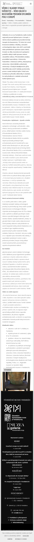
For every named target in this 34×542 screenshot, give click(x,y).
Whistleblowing (18, 522)
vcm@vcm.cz (18, 513)
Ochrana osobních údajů (18, 520)
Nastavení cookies (17, 438)
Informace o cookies (21, 539)
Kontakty (10, 20)
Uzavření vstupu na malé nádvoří (17, 446)
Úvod (3, 20)
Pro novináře (19, 20)
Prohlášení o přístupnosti (18, 517)
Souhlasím (26, 536)
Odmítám (9, 539)
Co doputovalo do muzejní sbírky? (17, 476)
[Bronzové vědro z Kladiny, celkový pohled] (17, 381)
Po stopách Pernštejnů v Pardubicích (17, 481)
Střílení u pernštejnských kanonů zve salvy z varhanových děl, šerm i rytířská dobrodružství (17, 462)
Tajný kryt (17, 487)
